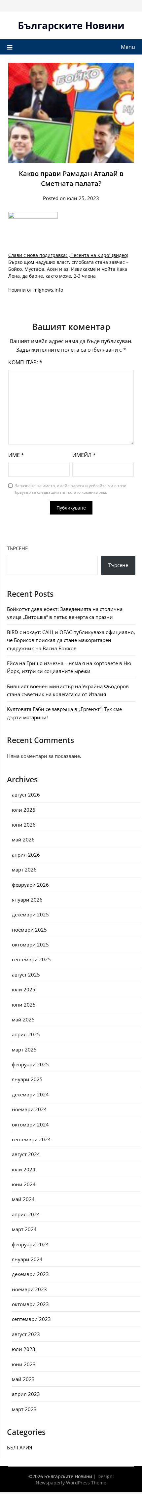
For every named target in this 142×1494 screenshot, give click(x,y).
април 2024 (26, 1214)
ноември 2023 (29, 1289)
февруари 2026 (30, 884)
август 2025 (26, 974)
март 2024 (24, 1229)
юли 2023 (23, 1349)
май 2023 (23, 1379)
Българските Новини (71, 25)
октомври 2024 (30, 1124)
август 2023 (26, 1334)
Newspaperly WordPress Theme (71, 1482)
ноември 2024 (29, 1109)
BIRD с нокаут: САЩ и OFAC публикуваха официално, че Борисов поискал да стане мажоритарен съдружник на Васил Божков (71, 640)
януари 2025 (27, 1079)
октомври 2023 (30, 1304)
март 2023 (24, 1409)
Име (16, 455)
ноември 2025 (29, 929)
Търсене (17, 548)
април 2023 (26, 1394)
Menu (128, 47)
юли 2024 (23, 1169)
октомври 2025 (30, 944)
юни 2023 (24, 1364)
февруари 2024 (30, 1244)
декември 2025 (30, 914)
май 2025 (23, 1019)
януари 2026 (27, 899)
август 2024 (26, 1154)
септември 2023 (31, 1319)
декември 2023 (30, 1274)
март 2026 (24, 869)
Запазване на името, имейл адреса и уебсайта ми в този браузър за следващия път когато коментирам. (70, 489)
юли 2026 (23, 809)
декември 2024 (30, 1094)
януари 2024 (27, 1259)
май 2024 (23, 1199)
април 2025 (26, 1034)
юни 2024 (24, 1184)
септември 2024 (31, 1139)
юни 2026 (24, 824)
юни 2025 (24, 1004)
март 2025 (24, 1049)
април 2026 (26, 854)
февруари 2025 (30, 1064)
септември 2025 (31, 959)
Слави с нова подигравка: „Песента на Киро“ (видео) (68, 255)
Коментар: (25, 362)
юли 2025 (23, 989)
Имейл (84, 455)
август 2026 (26, 794)
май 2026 (23, 839)
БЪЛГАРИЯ (19, 1447)
